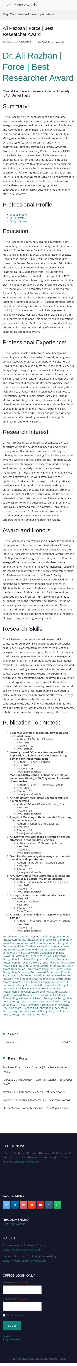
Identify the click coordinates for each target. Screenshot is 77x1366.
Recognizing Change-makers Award (33, 1001)
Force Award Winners (60, 975)
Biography (21, 936)
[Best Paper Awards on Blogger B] (32, 1205)
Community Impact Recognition (53, 943)
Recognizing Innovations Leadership (45, 1008)
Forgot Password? (13, 1339)
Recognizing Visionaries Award (30, 1014)
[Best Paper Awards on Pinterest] (23, 1205)
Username (15, 1282)
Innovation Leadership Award (35, 991)
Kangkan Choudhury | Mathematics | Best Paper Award (36, 1100)
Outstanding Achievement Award (22, 998)
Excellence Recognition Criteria (36, 959)
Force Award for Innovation (49, 965)
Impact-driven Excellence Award (22, 978)
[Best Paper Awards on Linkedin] (15, 1205)
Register (8, 1336)
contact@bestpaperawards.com (22, 1249)
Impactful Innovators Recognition (53, 985)
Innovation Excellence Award (20, 988)
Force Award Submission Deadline (51, 972)
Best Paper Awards (21, 4)
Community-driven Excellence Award (25, 946)
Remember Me (15, 1315)
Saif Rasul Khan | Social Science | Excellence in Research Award (37, 1069)
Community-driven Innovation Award (43, 949)
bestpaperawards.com (27, 1158)
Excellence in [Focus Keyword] (21, 952)
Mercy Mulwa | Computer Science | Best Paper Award (35, 1108)
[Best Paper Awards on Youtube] (40, 1205)
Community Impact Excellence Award (34, 939)
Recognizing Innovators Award (21, 1011)
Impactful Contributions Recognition (33, 982)
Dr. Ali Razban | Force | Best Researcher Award (38, 67)
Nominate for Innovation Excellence (44, 995)
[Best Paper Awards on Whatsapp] (57, 1205)
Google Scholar (19, 221)
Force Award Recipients (41, 969)
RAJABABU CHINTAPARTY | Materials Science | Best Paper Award (37, 1082)
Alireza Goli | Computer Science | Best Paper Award (34, 1092)
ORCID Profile (18, 218)
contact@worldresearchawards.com (24, 1260)
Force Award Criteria (54, 962)
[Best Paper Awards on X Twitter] (6, 1205)
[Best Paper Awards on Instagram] (49, 1205)
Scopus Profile (18, 214)
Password (15, 1299)
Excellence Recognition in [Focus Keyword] (36, 960)
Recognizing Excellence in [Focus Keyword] (36, 1003)
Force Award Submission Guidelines (24, 975)
